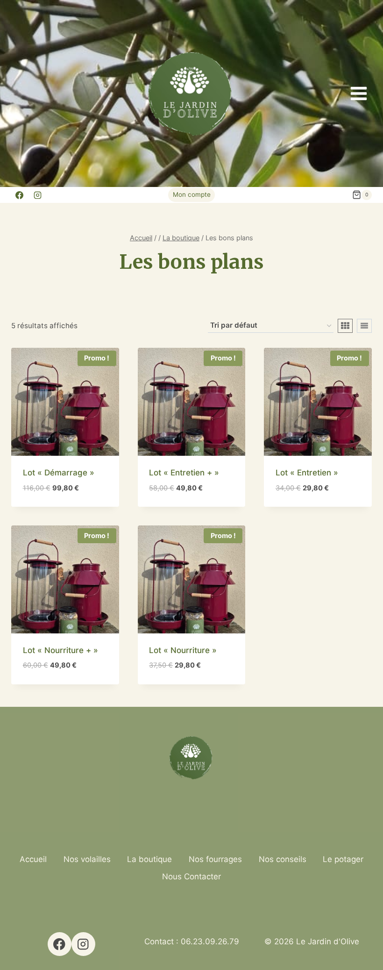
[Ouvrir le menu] (358, 93)
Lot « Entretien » (307, 472)
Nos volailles (87, 859)
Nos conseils (282, 859)
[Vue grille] (345, 326)
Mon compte (192, 194)
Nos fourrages (215, 859)
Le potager (343, 859)
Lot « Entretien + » (184, 472)
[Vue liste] (364, 326)
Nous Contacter (191, 876)
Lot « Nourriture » (183, 650)
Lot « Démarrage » (58, 472)
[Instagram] (37, 195)
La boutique (149, 859)
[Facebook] (19, 195)
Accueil (33, 859)
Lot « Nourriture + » (60, 650)
